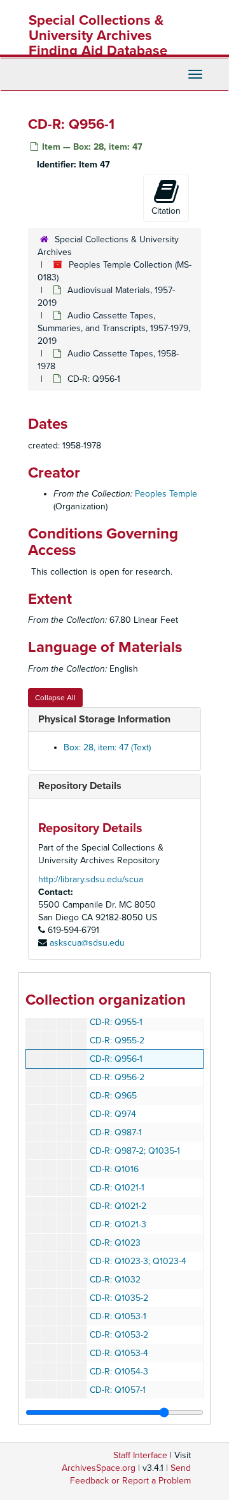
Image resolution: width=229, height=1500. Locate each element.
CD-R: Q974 (113, 1114)
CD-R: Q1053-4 (119, 1353)
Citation (166, 210)
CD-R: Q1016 (114, 1169)
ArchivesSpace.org (98, 1468)
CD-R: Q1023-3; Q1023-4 (138, 1261)
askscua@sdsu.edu (87, 942)
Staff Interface (140, 1455)
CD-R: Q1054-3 (119, 1371)
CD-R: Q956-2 (117, 1077)
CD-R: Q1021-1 (117, 1187)
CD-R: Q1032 (115, 1279)
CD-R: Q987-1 (116, 1132)
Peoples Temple (166, 493)
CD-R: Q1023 (115, 1242)
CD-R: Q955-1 (116, 1022)
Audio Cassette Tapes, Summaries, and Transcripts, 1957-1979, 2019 (114, 328)
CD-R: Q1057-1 (118, 1390)
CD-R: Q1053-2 (119, 1334)
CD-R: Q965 (113, 1095)
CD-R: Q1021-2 (118, 1206)
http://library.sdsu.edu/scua (90, 879)
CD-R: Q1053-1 (118, 1316)
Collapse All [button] (55, 697)
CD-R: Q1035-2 (119, 1298)
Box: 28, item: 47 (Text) (107, 747)
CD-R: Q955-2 (117, 1040)
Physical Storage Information (104, 719)
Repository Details (79, 785)
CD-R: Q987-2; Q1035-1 (135, 1150)
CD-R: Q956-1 (116, 1058)
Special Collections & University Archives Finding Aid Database (98, 35)
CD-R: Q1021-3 (118, 1224)
